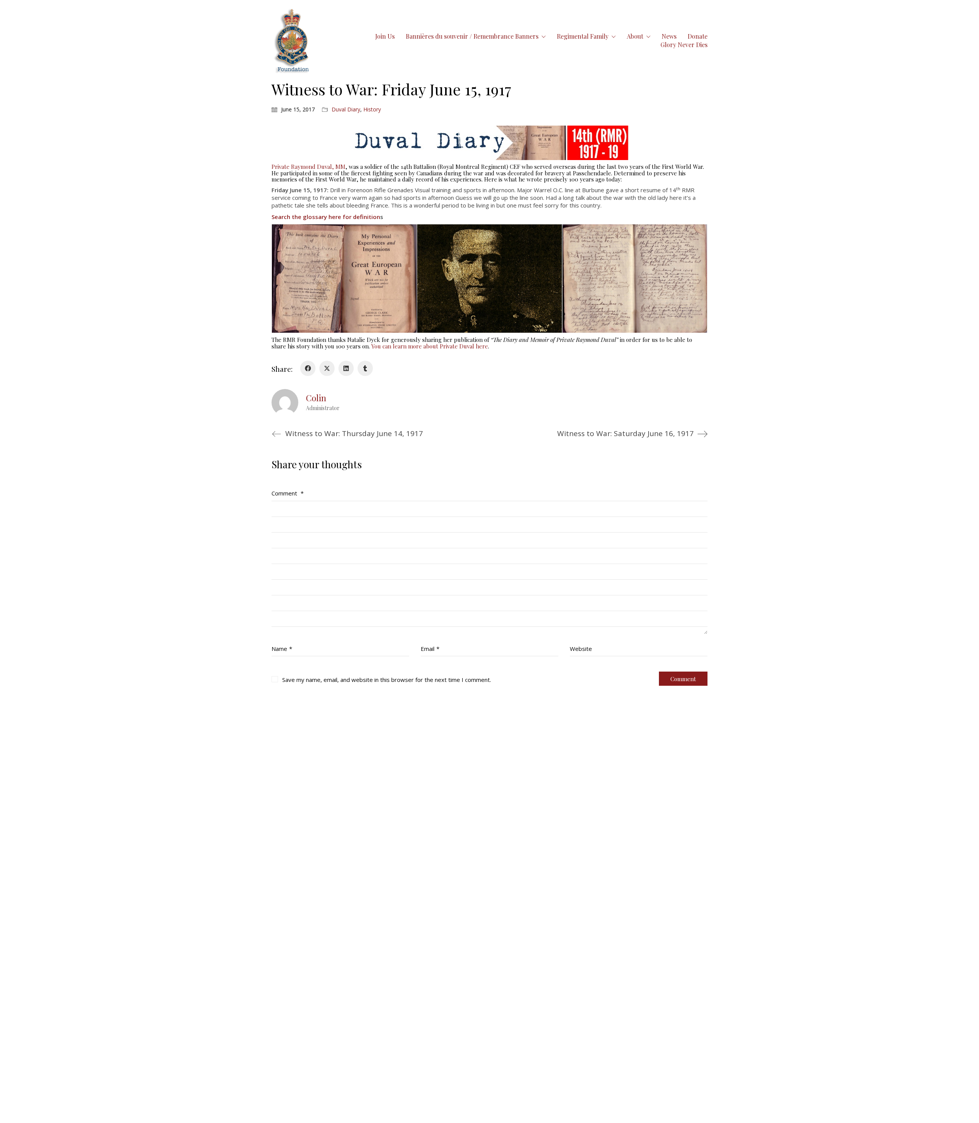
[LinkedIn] (346, 368)
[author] (285, 402)
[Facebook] (307, 368)
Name (282, 648)
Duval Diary (346, 109)
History (372, 109)
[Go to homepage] (292, 40)
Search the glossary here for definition (326, 217)
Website (581, 648)
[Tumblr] (365, 368)
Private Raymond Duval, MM (308, 166)
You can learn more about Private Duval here (429, 346)
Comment (288, 493)
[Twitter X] (327, 368)
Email (430, 648)
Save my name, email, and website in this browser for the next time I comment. (386, 679)
